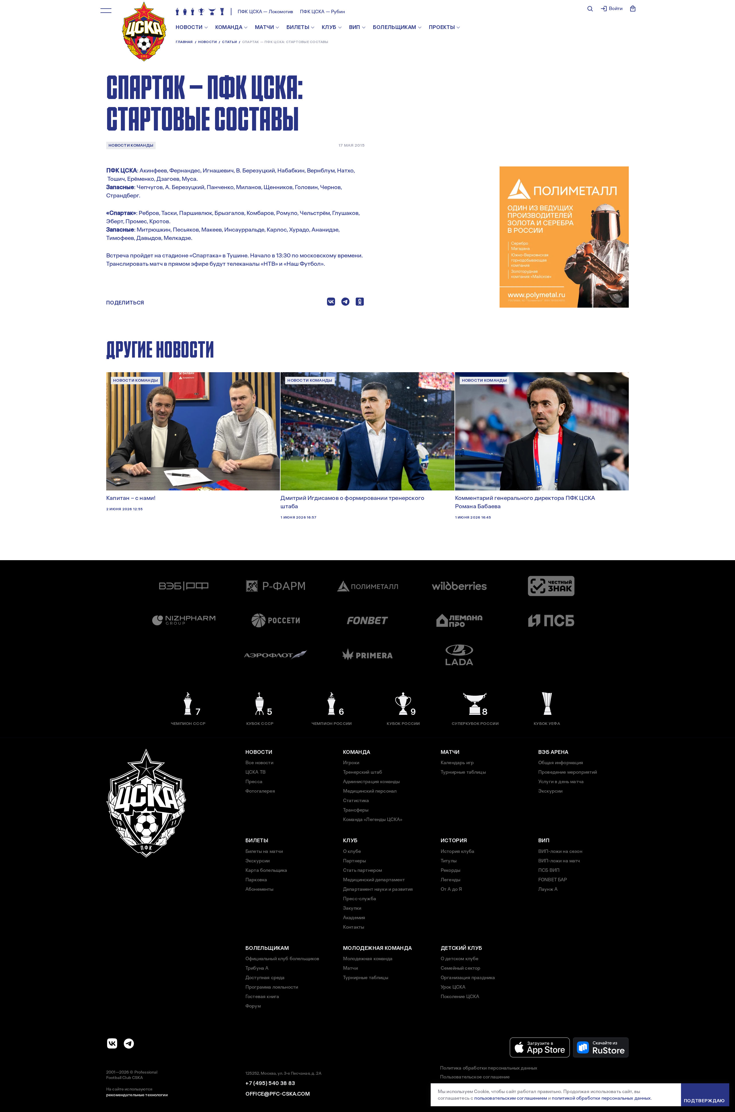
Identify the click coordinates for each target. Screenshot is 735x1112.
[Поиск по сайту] (590, 8)
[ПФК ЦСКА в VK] (112, 1043)
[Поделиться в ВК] (331, 303)
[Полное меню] (105, 10)
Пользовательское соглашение (475, 1077)
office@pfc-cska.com (277, 1094)
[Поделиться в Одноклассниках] (360, 303)
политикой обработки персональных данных (601, 1098)
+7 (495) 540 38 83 (270, 1083)
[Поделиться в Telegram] (345, 303)
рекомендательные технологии (137, 1094)
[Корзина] (632, 8)
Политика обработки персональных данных (488, 1068)
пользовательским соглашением (510, 1098)
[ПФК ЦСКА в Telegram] (129, 1043)
